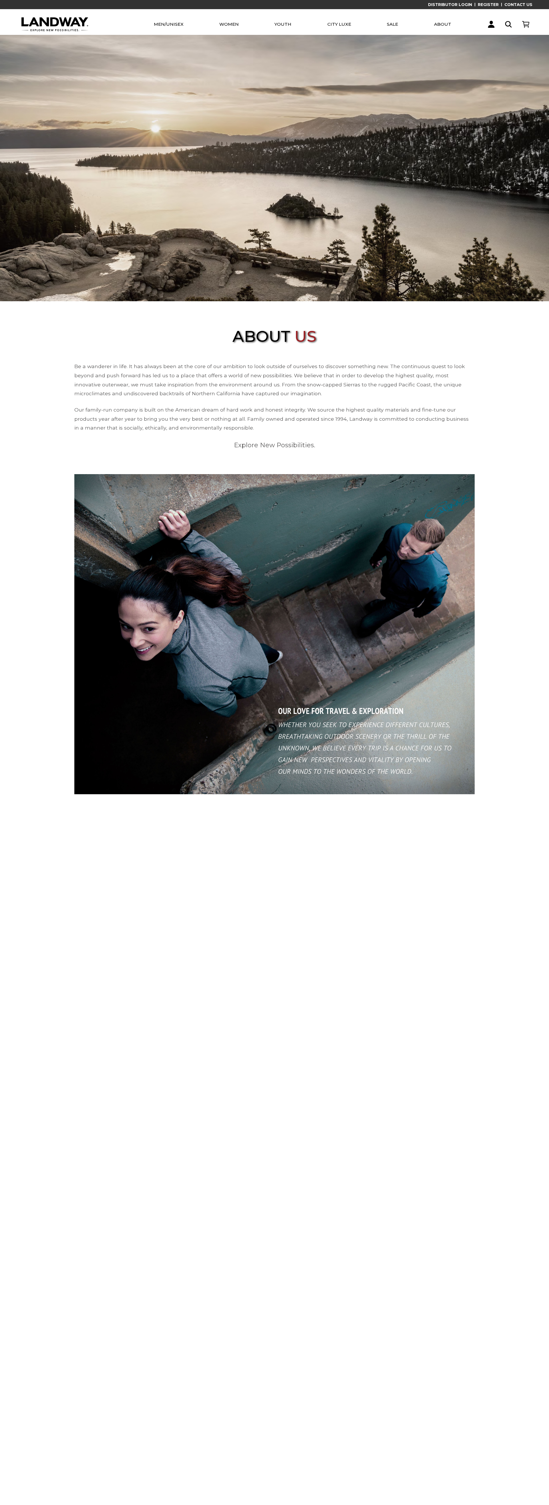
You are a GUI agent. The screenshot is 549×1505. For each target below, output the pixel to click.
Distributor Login (450, 4)
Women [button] (229, 24)
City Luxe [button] (339, 24)
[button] (491, 24)
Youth (282, 24)
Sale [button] (392, 24)
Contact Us (518, 4)
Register (488, 4)
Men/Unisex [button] (169, 24)
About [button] (442, 24)
